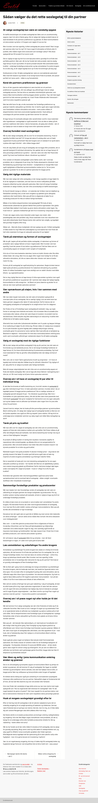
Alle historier (82, 768)
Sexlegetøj (82, 788)
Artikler (22, 22)
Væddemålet (70, 49)
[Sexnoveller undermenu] (46, 5)
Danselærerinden (71, 84)
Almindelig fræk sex (84, 771)
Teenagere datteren (72, 95)
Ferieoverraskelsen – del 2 (73, 72)
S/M (80, 786)
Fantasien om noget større (73, 45)
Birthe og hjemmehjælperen (74, 38)
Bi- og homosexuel (84, 776)
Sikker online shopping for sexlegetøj (47, 755)
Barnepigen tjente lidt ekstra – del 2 (17, 755)
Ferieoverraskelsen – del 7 (73, 53)
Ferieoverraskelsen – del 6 (73, 57)
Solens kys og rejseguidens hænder (76, 87)
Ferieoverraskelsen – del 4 (73, 64)
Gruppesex (82, 783)
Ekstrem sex (82, 781)
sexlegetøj (14, 399)
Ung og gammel (83, 791)
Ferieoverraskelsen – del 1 (73, 76)
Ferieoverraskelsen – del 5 (73, 61)
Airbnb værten (71, 42)
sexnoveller (26, 764)
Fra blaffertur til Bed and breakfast (76, 91)
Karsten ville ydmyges (72, 99)
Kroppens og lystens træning (74, 80)
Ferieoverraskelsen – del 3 (73, 68)
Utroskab (81, 793)
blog (80, 778)
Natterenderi (70, 103)
